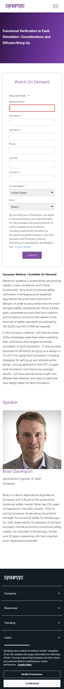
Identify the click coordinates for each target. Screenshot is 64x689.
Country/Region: (17, 186)
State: (12, 200)
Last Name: (15, 130)
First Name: (15, 116)
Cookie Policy (25, 664)
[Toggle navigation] (55, 6)
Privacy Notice (23, 246)
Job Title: (13, 158)
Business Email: (17, 102)
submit (32, 255)
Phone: (12, 144)
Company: (15, 172)
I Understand (32, 683)
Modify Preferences (32, 674)
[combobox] (32, 178)
